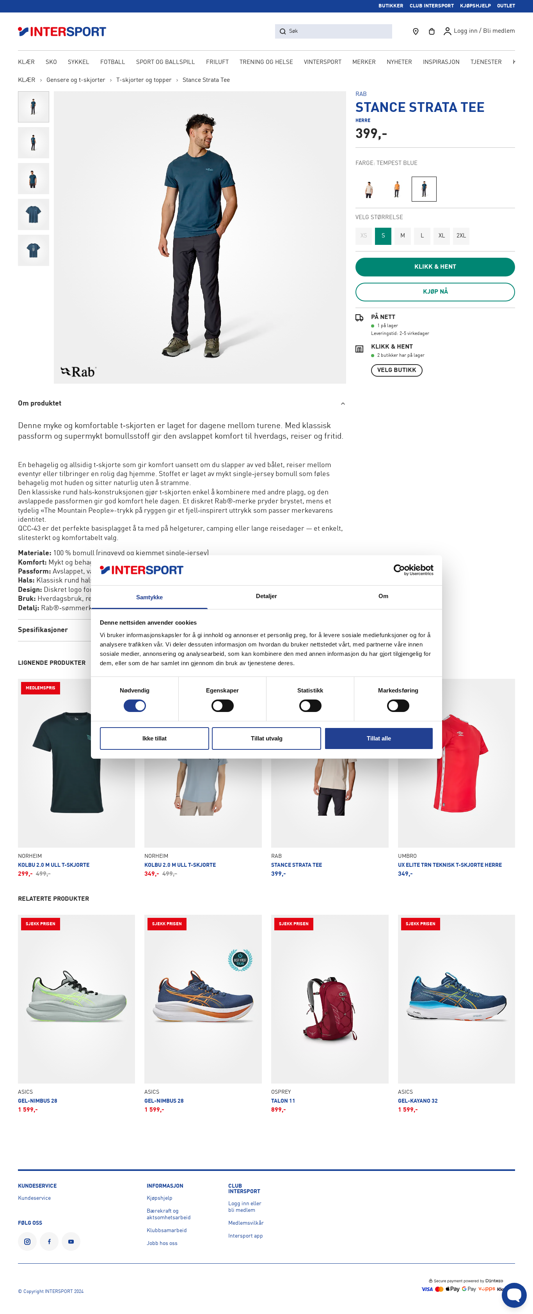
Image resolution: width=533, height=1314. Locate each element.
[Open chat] (514, 1295)
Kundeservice (34, 1198)
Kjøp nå (435, 292)
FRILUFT (217, 63)
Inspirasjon (441, 63)
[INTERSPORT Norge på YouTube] (71, 1241)
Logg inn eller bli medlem (244, 1207)
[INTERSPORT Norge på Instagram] (27, 1241)
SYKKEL (78, 63)
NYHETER (399, 63)
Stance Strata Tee (206, 80)
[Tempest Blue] (424, 189)
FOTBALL (112, 63)
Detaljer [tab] (266, 596)
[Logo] (66, 31)
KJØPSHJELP (475, 6)
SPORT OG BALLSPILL (165, 63)
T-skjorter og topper (144, 80)
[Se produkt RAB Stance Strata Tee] (330, 778)
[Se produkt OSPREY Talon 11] (330, 1014)
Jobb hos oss (162, 1243)
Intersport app (245, 1236)
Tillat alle (379, 738)
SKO (51, 63)
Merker (364, 63)
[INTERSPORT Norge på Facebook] (49, 1241)
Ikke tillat (154, 738)
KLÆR (26, 63)
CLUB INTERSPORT (432, 6)
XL (442, 236)
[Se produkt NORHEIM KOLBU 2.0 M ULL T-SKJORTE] (76, 778)
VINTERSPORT (322, 63)
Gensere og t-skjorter (75, 80)
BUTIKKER (390, 6)
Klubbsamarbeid (167, 1230)
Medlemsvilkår (246, 1223)
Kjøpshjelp (159, 1198)
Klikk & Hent (435, 267)
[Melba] (396, 189)
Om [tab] (383, 596)
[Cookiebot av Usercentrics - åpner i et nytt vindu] (399, 570)
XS (364, 236)
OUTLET (506, 6)
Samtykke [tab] (149, 597)
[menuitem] (486, 63)
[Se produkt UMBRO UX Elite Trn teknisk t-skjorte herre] (456, 778)
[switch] (222, 706)
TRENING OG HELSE (266, 63)
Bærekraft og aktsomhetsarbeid (169, 1214)
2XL (461, 236)
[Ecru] (367, 189)
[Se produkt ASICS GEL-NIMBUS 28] (76, 1014)
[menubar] (266, 63)
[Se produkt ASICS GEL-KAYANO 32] (456, 1014)
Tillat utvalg (266, 738)
